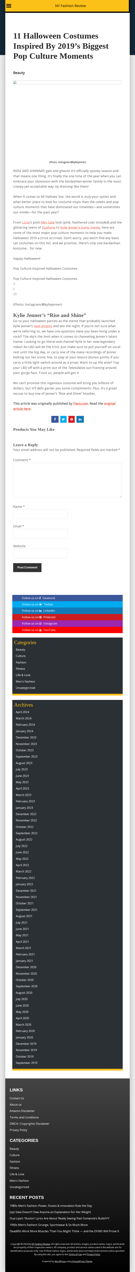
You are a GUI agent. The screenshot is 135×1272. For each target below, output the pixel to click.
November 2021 (26, 897)
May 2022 (22, 859)
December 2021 (26, 891)
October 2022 (25, 827)
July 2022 (22, 846)
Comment (22, 460)
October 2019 (25, 1056)
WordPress (60, 1261)
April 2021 (22, 942)
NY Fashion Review (70, 5)
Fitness (20, 669)
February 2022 (25, 878)
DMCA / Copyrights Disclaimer (29, 1124)
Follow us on (38, 598)
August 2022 (24, 839)
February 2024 (25, 725)
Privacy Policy (18, 1130)
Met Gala (47, 222)
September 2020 (26, 986)
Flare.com (80, 403)
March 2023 (23, 795)
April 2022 (22, 865)
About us (16, 1104)
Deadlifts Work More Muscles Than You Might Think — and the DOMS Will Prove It (64, 1231)
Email (18, 526)
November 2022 (26, 820)
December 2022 (26, 814)
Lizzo (26, 222)
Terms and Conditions (24, 1117)
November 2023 (26, 744)
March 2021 (23, 948)
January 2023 (24, 808)
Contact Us (17, 1098)
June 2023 (22, 776)
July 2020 (22, 999)
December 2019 (26, 1044)
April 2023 (22, 788)
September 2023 (26, 756)
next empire (43, 326)
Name (19, 506)
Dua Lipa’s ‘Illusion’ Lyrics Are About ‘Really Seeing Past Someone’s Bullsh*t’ (60, 1218)
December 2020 (26, 967)
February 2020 (25, 1031)
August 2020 (24, 993)
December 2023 (26, 737)
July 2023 (22, 769)
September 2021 (26, 910)
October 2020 (25, 980)
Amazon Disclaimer (22, 1111)
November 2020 (26, 974)
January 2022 (24, 884)
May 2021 (22, 935)
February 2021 (25, 954)
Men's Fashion (25, 681)
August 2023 (24, 763)
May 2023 (22, 782)
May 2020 (22, 1012)
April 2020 (22, 1018)
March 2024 (23, 718)
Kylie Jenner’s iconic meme (80, 227)
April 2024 (22, 712)
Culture (21, 656)
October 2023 (25, 750)
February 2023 (25, 801)
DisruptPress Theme (82, 1261)
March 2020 (23, 1025)
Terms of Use (75, 1254)
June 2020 (22, 1005)
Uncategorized (25, 688)
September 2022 (26, 833)
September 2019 (26, 1063)
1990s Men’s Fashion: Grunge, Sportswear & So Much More (49, 1225)
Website (19, 546)
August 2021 (24, 916)
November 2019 (26, 1050)
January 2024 (24, 731)
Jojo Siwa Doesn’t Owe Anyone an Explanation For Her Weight (50, 1212)
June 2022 (22, 852)
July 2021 (22, 923)
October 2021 (25, 903)
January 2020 (24, 1037)
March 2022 (23, 871)
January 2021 (24, 961)
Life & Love (23, 675)
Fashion (21, 662)
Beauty (19, 72)
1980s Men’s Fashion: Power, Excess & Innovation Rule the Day (51, 1206)
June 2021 (22, 929)
